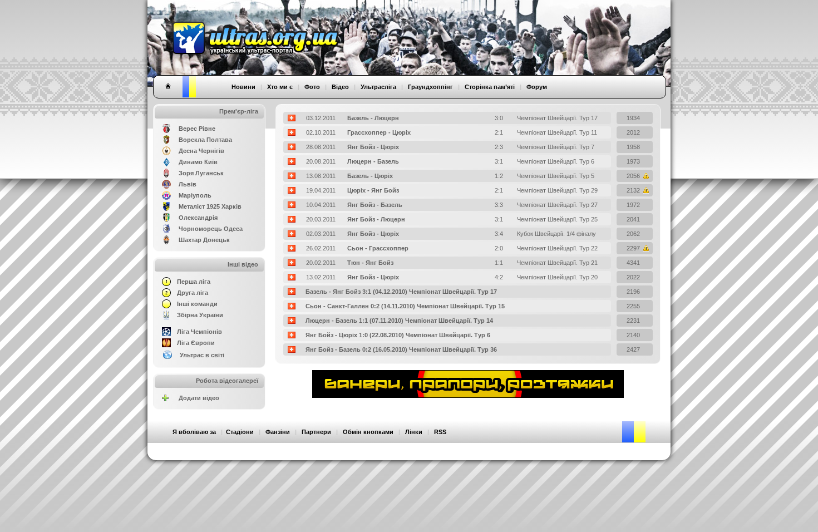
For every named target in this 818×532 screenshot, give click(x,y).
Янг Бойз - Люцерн (376, 219)
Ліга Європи (196, 342)
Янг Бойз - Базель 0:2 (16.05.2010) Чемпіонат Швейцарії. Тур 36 (401, 349)
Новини (243, 86)
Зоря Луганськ (201, 173)
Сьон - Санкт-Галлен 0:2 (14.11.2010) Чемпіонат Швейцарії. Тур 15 (405, 306)
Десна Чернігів (201, 150)
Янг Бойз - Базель (374, 204)
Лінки (413, 431)
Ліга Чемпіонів (199, 331)
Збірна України (200, 315)
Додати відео (199, 398)
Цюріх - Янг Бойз (373, 190)
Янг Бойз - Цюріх (373, 147)
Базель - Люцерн (373, 118)
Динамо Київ (198, 162)
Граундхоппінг (430, 86)
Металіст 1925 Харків (210, 206)
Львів (187, 184)
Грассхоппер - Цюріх (379, 132)
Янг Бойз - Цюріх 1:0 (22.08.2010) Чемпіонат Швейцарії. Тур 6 (397, 335)
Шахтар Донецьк (204, 240)
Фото (312, 86)
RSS (440, 431)
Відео (340, 86)
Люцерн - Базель (373, 161)
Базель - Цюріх (370, 176)
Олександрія (198, 217)
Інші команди (197, 304)
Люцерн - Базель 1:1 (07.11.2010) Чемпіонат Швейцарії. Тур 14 (399, 320)
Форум (536, 86)
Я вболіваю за (194, 431)
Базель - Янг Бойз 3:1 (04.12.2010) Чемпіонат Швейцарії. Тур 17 (401, 291)
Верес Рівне (197, 128)
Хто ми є (280, 86)
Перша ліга (193, 281)
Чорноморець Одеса (211, 228)
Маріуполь (195, 195)
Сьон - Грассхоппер (377, 248)
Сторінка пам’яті (490, 86)
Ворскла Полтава (205, 139)
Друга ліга (192, 292)
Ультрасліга (378, 86)
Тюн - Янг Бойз (370, 262)
